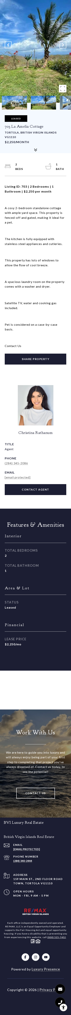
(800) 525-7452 (56, 937)
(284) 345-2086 (16, 463)
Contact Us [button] (35, 793)
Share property (35, 359)
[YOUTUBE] (46, 957)
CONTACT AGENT (35, 489)
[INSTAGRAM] (35, 957)
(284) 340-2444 (22, 860)
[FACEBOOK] (25, 957)
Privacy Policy (52, 990)
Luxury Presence (46, 969)
